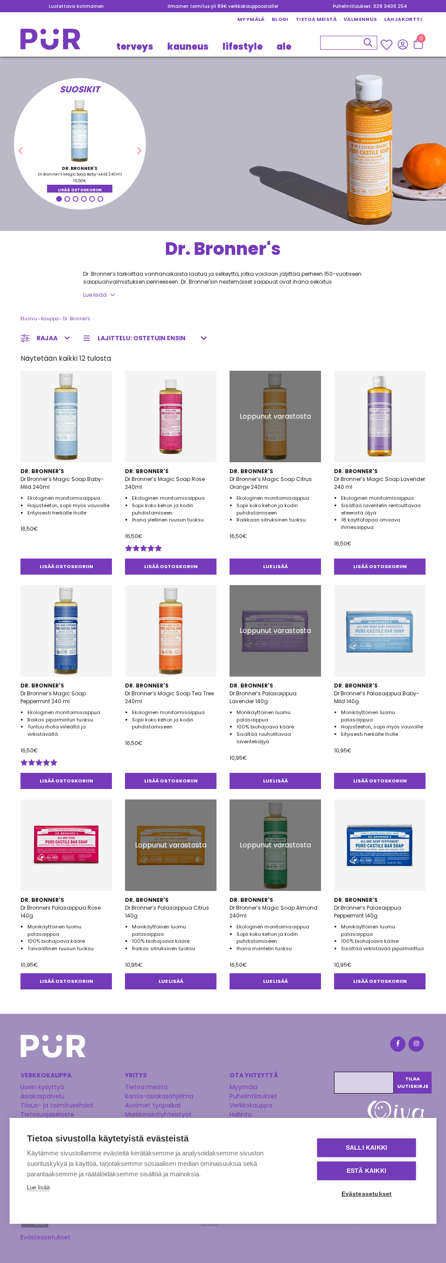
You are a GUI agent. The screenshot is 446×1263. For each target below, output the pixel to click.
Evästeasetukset (45, 1237)
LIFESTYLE (243, 47)
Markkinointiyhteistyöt (158, 1114)
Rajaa (47, 338)
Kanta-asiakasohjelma (159, 1096)
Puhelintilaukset (253, 1096)
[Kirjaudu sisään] (403, 44)
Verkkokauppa (251, 1105)
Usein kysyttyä (42, 1087)
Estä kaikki (366, 1171)
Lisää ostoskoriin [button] (79, 190)
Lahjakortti (403, 19)
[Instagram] (415, 1045)
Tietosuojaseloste (47, 1114)
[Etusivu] (50, 42)
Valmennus (360, 19)
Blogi (280, 19)
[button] (20, 150)
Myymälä (251, 19)
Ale (284, 47)
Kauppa (50, 318)
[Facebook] (397, 1045)
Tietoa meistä (316, 19)
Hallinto (241, 1114)
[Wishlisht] (387, 45)
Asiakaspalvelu (42, 1096)
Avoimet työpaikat (153, 1105)
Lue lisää (95, 294)
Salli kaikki (366, 1147)
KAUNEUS (188, 47)
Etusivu (28, 318)
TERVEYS (134, 47)
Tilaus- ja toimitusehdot (57, 1105)
